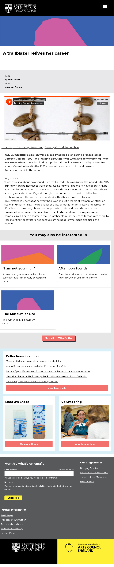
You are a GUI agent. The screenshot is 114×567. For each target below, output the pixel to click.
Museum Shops (29, 444)
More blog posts (57, 388)
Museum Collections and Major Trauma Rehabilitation (34, 361)
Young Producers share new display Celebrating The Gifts (36, 366)
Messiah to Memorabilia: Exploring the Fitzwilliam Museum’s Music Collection (46, 376)
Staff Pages (7, 515)
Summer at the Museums (94, 472)
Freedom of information (13, 520)
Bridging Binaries (89, 468)
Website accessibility (12, 528)
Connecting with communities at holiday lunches (32, 381)
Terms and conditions (12, 524)
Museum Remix (13, 87)
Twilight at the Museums (93, 477)
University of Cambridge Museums (22, 147)
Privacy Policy (8, 533)
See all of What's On (58, 338)
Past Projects (87, 481)
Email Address (11, 469)
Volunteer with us (85, 444)
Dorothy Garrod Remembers (62, 147)
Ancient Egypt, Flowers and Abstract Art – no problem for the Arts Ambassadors (48, 371)
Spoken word (12, 79)
